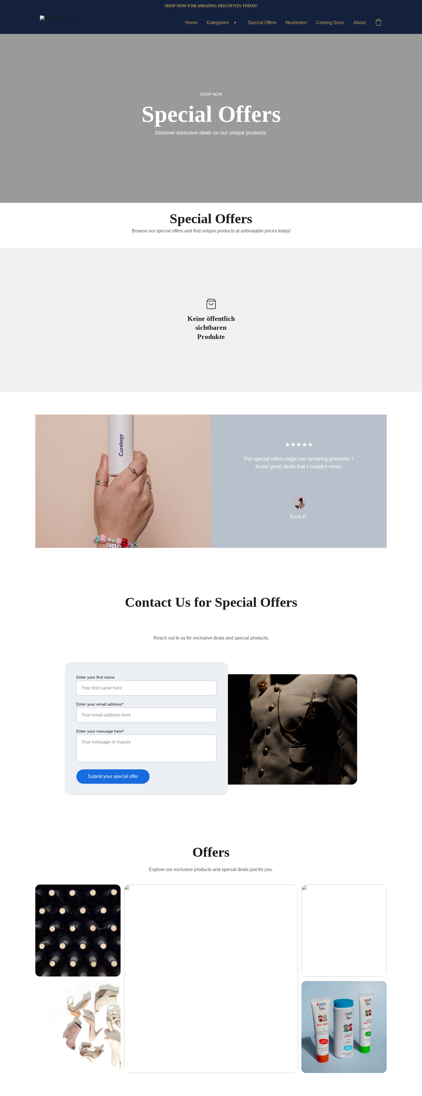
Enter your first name (95, 677)
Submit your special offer (113, 776)
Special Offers (262, 22)
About (359, 22)
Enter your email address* (99, 704)
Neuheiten (296, 22)
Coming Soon (330, 22)
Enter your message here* (100, 731)
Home (191, 22)
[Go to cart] (378, 22)
